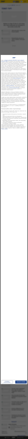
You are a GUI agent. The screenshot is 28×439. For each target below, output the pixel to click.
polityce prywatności (17, 78)
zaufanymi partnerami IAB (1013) (10, 60)
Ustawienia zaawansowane (7, 382)
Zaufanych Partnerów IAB (14, 87)
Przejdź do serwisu (21, 381)
